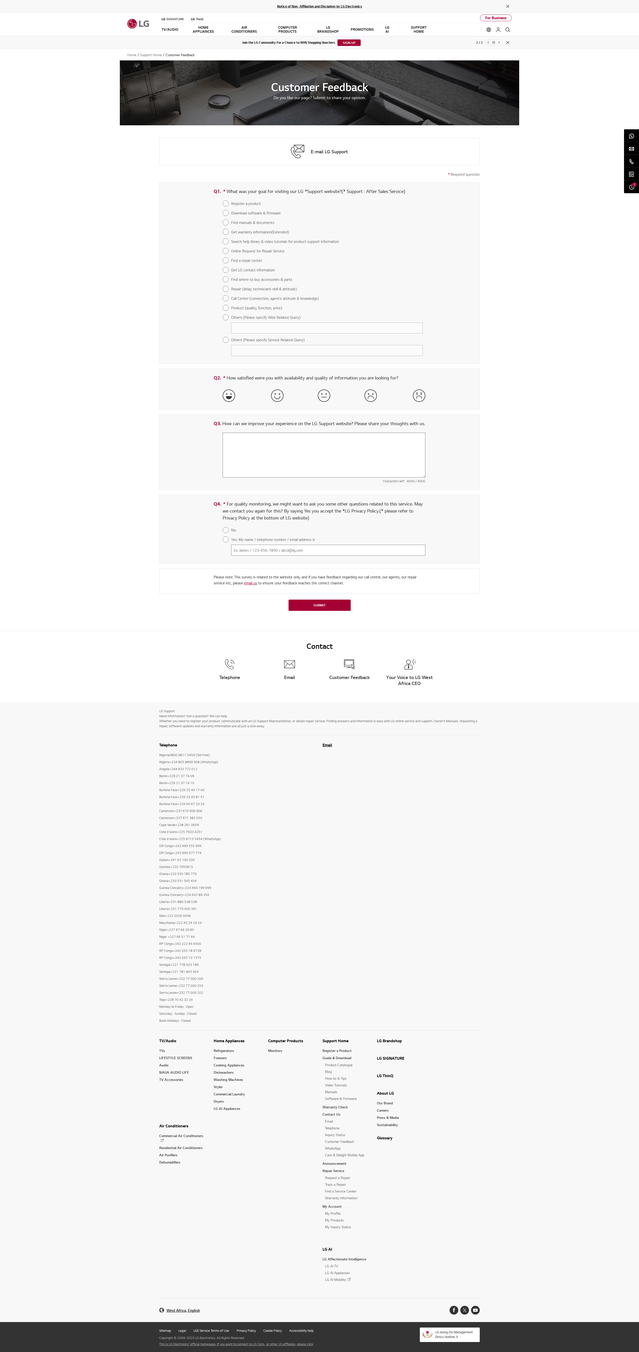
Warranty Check (335, 1107)
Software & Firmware (341, 1098)
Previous (488, 42)
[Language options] (489, 30)
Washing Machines (228, 1079)
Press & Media (388, 1117)
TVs (162, 1050)
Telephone (332, 1128)
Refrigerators (224, 1050)
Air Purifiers (168, 1155)
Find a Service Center (340, 1191)
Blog (328, 1071)
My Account (332, 1206)
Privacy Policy (246, 1330)
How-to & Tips (335, 1078)
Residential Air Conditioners (181, 1147)
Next (499, 42)
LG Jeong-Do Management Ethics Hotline (454, 1334)
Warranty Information (341, 1197)
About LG (385, 1093)
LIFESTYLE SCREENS (175, 1057)
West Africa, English (183, 1310)
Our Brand (385, 1103)
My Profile (332, 1213)
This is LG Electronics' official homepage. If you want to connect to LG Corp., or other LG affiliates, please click (236, 1344)
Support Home (335, 1040)
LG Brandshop (389, 1040)
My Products (334, 1220)
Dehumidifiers (169, 1162)
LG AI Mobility (335, 1279)
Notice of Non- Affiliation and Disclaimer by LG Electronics (319, 6)
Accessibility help (301, 1330)
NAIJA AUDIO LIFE (174, 1072)
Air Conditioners (173, 1125)
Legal (182, 1330)
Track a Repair (335, 1184)
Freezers (220, 1057)
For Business (495, 17)
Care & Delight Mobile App (344, 1155)
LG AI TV (331, 1266)
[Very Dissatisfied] (419, 395)
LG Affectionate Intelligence (344, 1259)
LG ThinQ (385, 1075)
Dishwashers (224, 1072)
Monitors (275, 1050)
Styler (218, 1086)
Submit (319, 605)
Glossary (384, 1137)
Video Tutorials (336, 1085)
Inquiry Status (335, 1134)
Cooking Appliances (229, 1065)
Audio (163, 1065)
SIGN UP (349, 42)
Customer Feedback (339, 1141)
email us (250, 582)
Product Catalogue (338, 1064)
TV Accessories (171, 1079)
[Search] (508, 30)
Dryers (219, 1101)
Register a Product (337, 1050)
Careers (383, 1110)
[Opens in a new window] (454, 1310)
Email (327, 744)
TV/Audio (167, 1040)
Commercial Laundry (229, 1094)
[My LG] (498, 30)
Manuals (331, 1091)
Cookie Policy (272, 1330)
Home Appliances (229, 1040)
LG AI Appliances (227, 1108)
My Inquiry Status (338, 1226)
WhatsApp (332, 1148)
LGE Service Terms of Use (211, 1330)
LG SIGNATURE (390, 1058)
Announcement (334, 1163)
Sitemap (165, 1330)
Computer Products (285, 1040)
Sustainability (387, 1124)
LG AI (327, 1249)
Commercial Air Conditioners (181, 1135)
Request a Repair (337, 1177)
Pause (493, 42)
